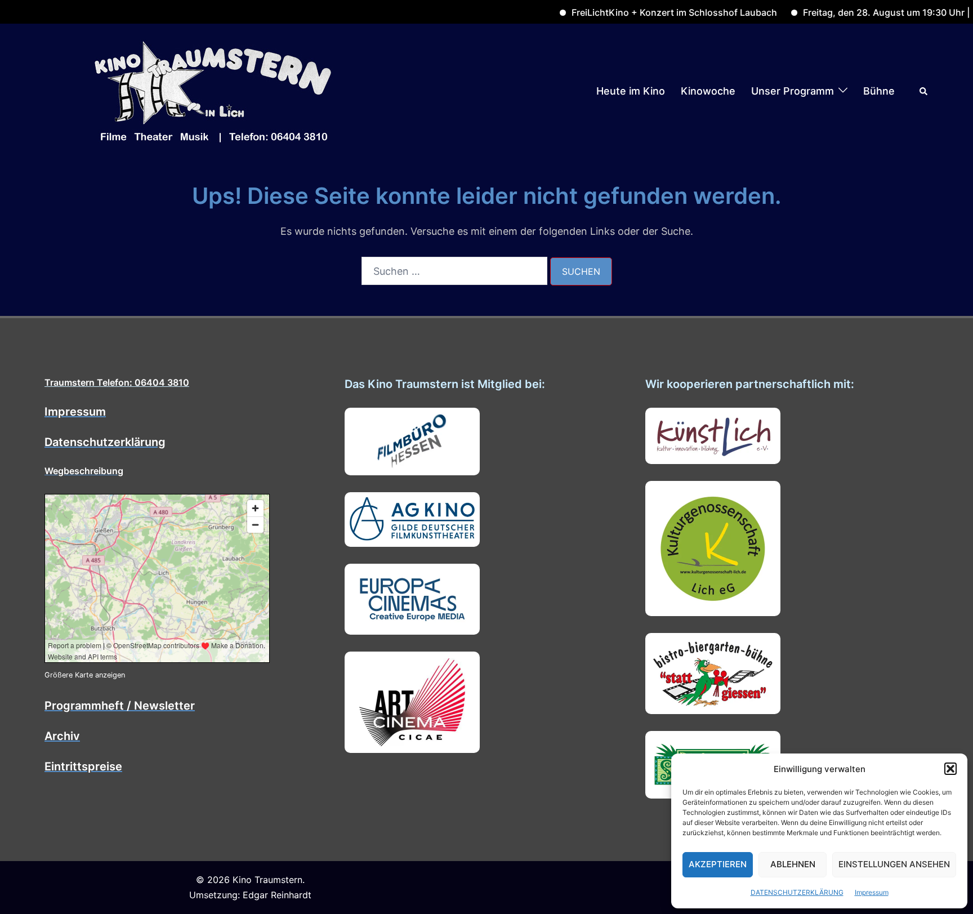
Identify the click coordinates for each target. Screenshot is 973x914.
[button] (950, 768)
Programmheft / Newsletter (119, 705)
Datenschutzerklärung (105, 442)
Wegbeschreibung (83, 470)
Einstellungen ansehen (894, 864)
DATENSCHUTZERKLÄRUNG (797, 892)
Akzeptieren (718, 864)
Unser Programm (792, 91)
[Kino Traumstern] (213, 90)
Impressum (872, 892)
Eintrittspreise (83, 766)
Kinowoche (708, 91)
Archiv (62, 736)
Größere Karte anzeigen (84, 675)
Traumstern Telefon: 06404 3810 (116, 382)
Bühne (879, 91)
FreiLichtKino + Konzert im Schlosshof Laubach (650, 12)
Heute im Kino (630, 91)
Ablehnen (792, 864)
